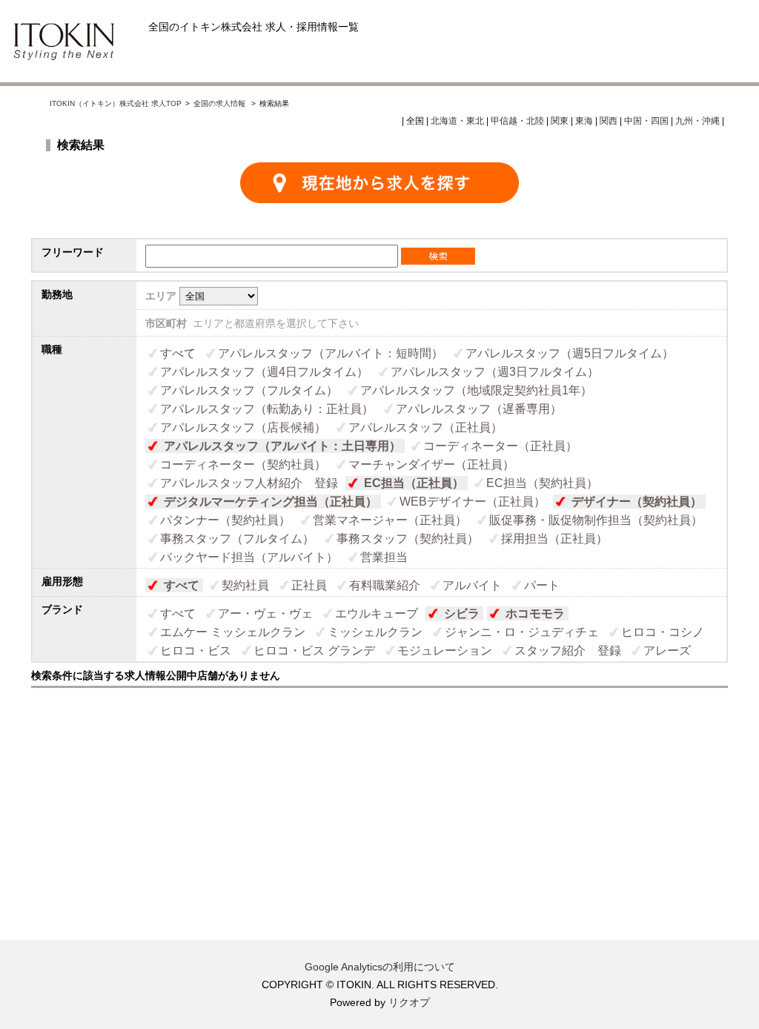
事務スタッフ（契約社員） (408, 538)
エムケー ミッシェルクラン (232, 632)
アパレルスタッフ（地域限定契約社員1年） (476, 390)
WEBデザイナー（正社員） (473, 501)
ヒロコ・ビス (195, 650)
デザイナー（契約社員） (636, 501)
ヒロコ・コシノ (662, 632)
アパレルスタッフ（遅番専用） (479, 409)
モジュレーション (444, 650)
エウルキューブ (376, 613)
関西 (608, 121)
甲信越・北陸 (517, 121)
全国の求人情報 (220, 103)
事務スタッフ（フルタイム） (237, 538)
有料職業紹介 (384, 585)
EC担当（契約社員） (542, 483)
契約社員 (245, 585)
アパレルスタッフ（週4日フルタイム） (264, 371)
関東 (560, 121)
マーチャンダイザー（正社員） (431, 464)
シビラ (462, 613)
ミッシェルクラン (375, 632)
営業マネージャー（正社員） (390, 520)
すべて (178, 353)
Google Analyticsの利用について (380, 967)
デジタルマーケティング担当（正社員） (270, 501)
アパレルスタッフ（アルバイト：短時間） (330, 353)
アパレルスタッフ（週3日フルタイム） (495, 371)
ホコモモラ (535, 613)
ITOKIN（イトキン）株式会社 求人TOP (116, 103)
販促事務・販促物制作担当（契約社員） (596, 520)
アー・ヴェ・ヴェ (265, 613)
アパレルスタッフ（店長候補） (243, 427)
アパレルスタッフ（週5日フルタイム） (569, 353)
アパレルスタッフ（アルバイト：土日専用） (282, 446)
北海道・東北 (457, 121)
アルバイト (472, 585)
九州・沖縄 (697, 121)
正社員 (309, 585)
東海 (584, 121)
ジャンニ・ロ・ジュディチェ (522, 632)
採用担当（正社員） (554, 538)
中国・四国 (646, 121)
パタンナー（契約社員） (225, 520)
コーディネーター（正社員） (500, 446)
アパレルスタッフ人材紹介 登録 (249, 483)
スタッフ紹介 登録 (567, 650)
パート (542, 585)
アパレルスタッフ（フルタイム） (249, 390)
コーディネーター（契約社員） (243, 464)
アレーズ (667, 650)
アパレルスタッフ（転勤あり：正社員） (267, 409)
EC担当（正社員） (414, 483)
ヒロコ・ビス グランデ (314, 650)
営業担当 (384, 557)
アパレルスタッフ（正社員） (425, 427)
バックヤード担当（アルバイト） (249, 557)
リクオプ (409, 1002)
